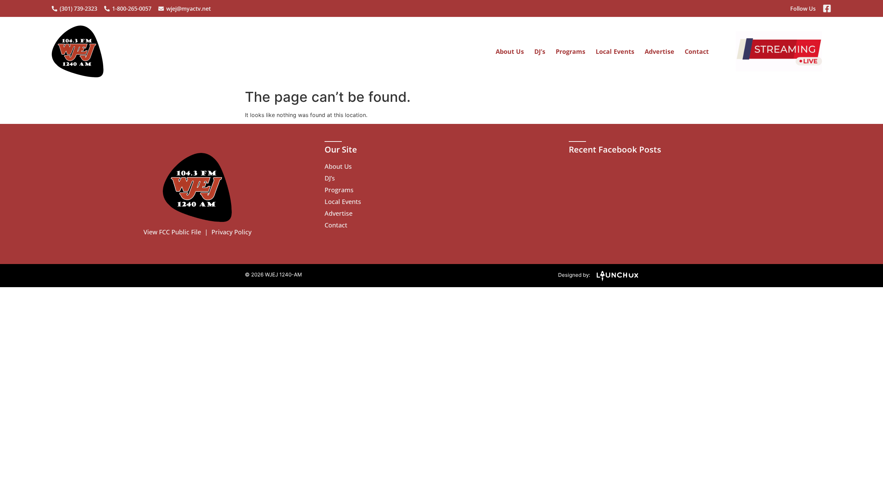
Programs (570, 51)
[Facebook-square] (827, 8)
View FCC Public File (172, 232)
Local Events (615, 51)
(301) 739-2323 (78, 8)
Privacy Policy (231, 232)
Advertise (659, 51)
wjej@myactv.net (188, 8)
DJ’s (539, 51)
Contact (697, 51)
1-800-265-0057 (131, 8)
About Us (510, 51)
